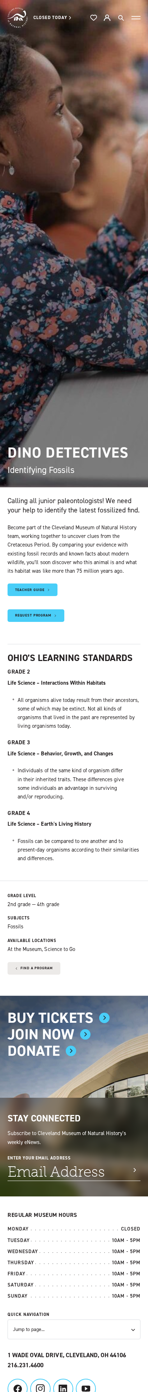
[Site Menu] (135, 17)
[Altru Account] (107, 17)
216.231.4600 (25, 1365)
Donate (34, 1051)
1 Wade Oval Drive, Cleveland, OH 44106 (67, 1355)
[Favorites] (93, 17)
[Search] (120, 17)
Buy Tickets (50, 1018)
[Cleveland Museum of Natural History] (18, 18)
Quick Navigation (29, 1314)
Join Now (41, 1034)
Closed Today (50, 17)
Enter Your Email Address (39, 1158)
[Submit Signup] (134, 1170)
